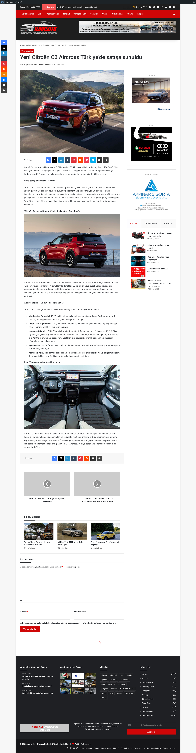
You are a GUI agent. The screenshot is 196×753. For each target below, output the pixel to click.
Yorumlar (168, 223)
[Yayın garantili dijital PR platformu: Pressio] (78, 676)
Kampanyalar (53, 14)
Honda (129, 675)
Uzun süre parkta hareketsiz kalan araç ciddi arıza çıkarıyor (159, 283)
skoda (103, 693)
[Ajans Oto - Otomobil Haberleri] (38, 28)
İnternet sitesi (80, 612)
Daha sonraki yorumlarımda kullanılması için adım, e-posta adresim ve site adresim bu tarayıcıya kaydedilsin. (69, 623)
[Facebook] (48, 160)
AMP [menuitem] (20, 2)
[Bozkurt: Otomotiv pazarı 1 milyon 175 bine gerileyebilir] (90, 683)
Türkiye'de (129, 693)
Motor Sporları (148, 687)
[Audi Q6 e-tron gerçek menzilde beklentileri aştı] (90, 676)
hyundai (104, 680)
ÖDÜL (103, 698)
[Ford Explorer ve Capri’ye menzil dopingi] (105, 531)
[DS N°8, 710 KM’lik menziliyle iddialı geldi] (72, 531)
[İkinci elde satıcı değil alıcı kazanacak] (78, 683)
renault (114, 689)
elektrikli (113, 675)
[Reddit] (80, 160)
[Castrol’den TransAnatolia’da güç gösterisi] (65, 676)
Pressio (105, 14)
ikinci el (114, 680)
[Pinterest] (74, 160)
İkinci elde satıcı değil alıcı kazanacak (70, 7)
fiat (122, 675)
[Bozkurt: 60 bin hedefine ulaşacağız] (138, 261)
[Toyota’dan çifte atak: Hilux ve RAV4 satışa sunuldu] (38, 531)
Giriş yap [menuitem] (9, 2)
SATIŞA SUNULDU (127, 689)
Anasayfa (26, 45)
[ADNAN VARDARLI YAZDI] (138, 272)
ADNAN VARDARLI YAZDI (157, 269)
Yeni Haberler (28, 14)
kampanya (125, 680)
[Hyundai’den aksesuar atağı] (90, 691)
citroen (104, 675)
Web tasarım (86, 744)
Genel (40, 14)
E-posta (24, 612)
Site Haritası (117, 14)
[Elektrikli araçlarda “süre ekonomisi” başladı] (78, 691)
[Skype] (93, 160)
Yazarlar (94, 14)
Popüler (134, 223)
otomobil (111, 684)
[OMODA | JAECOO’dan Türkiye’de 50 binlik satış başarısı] (65, 683)
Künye (130, 14)
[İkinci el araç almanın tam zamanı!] (138, 249)
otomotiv (122, 684)
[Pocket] (86, 160)
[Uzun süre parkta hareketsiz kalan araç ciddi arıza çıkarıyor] (138, 284)
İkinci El (66, 14)
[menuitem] (2, 2)
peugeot (104, 689)
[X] (54, 160)
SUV (111, 693)
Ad (22, 600)
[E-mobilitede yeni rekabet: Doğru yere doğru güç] (65, 691)
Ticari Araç (146, 703)
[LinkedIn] (61, 160)
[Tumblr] (67, 160)
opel (103, 684)
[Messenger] (4, 79)
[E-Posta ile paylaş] (99, 160)
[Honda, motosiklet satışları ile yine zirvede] (138, 237)
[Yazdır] (106, 160)
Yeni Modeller (37, 45)
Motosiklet (146, 691)
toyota (119, 693)
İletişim (140, 14)
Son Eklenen (151, 223)
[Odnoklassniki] (4, 74)
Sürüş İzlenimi (80, 14)
